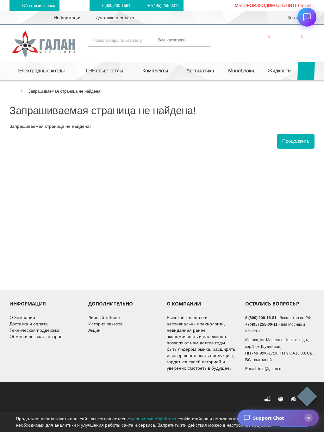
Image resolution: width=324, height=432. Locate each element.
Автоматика (200, 70)
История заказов (105, 323)
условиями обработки (153, 418)
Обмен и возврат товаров (35, 336)
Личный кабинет (105, 317)
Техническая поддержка (34, 330)
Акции (94, 330)
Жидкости (279, 70)
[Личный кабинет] (233, 41)
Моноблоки (241, 70)
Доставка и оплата (28, 323)
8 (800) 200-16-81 (261, 318)
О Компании (22, 317)
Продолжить (295, 141)
